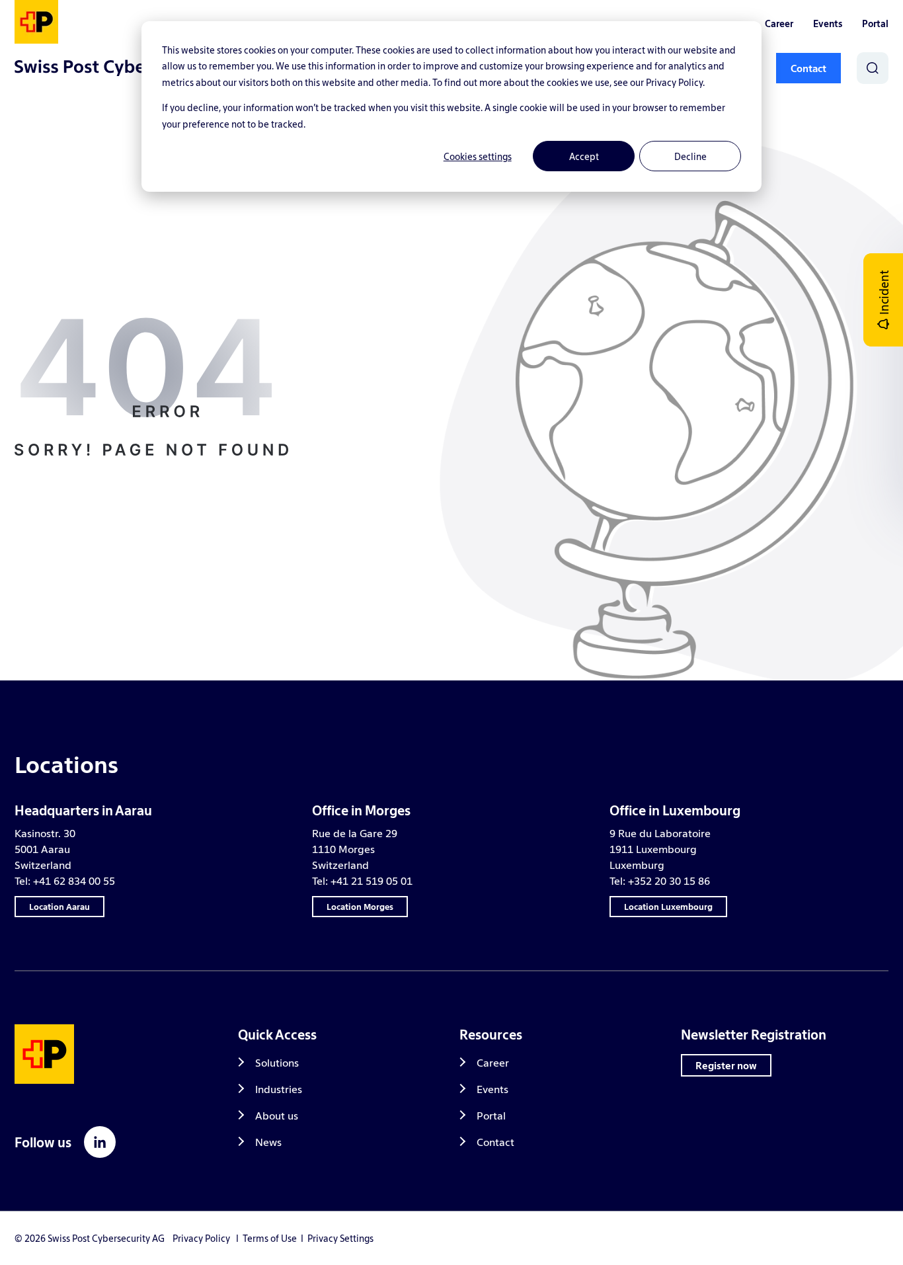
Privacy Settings (340, 1238)
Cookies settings (478, 156)
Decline (690, 156)
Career (779, 23)
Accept (584, 156)
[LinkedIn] (100, 1142)
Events (827, 23)
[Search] (872, 68)
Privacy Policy (201, 1238)
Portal (875, 23)
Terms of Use (270, 1238)
